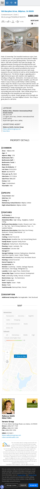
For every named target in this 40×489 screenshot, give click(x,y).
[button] (2, 487)
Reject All (23, 485)
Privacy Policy (22, 475)
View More (6, 131)
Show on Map (21, 356)
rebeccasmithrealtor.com (10, 437)
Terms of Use (32, 475)
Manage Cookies (12, 485)
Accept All (33, 485)
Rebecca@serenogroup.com (12, 129)
